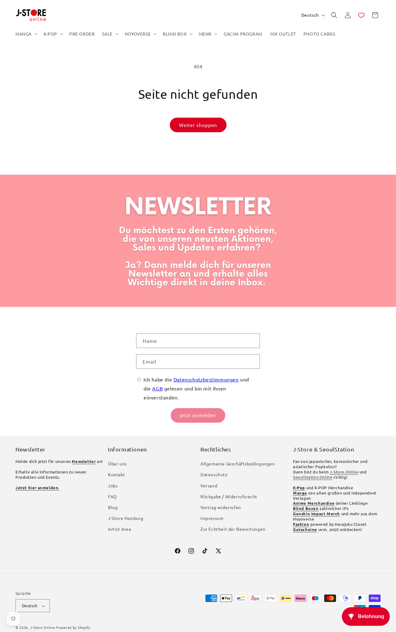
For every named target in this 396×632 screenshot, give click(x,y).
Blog (113, 507)
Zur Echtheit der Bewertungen (232, 529)
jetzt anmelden (198, 415)
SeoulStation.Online (312, 477)
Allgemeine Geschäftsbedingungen (237, 464)
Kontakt (116, 474)
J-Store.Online (344, 472)
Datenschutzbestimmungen (206, 379)
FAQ (112, 496)
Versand (208, 485)
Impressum (211, 518)
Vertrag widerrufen (220, 507)
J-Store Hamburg (126, 518)
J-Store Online (42, 627)
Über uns (117, 464)
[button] (26, 33)
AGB (157, 388)
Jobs (113, 485)
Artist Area (119, 529)
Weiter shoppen (198, 125)
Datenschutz (214, 474)
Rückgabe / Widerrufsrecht (228, 496)
